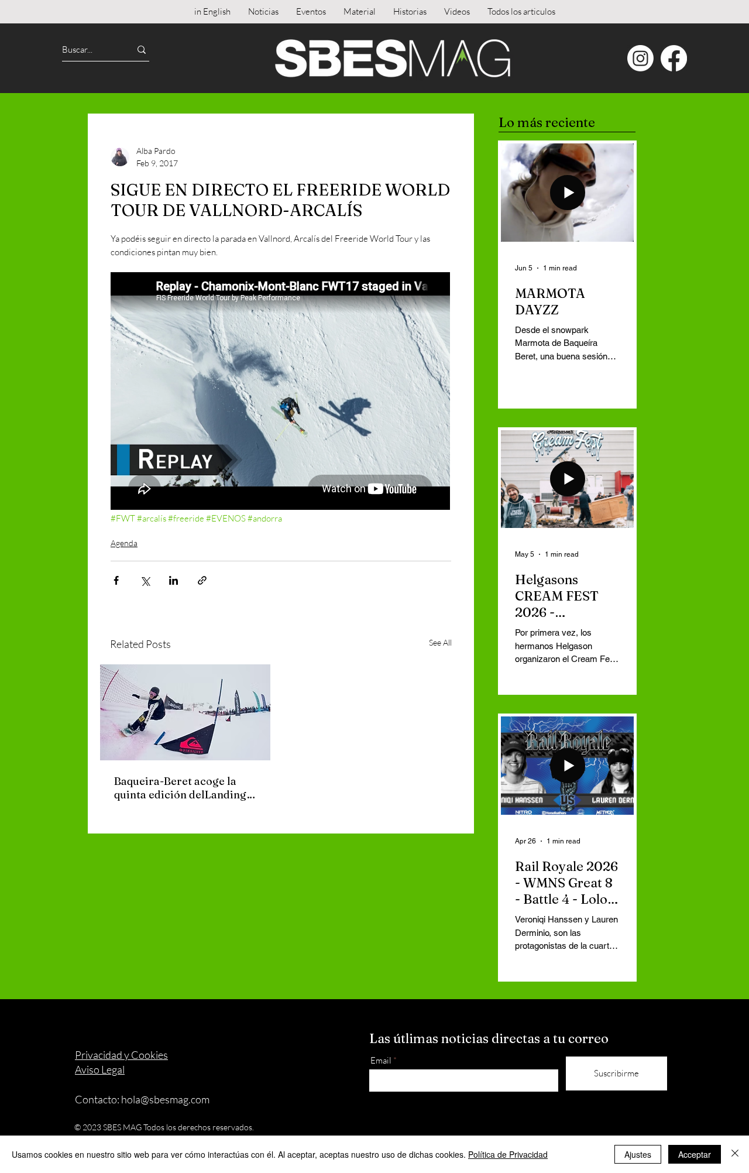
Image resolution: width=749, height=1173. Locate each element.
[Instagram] (640, 58)
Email (380, 1060)
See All (440, 642)
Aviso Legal (100, 1069)
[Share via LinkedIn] (173, 580)
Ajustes (637, 1154)
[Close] (735, 1154)
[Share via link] (202, 580)
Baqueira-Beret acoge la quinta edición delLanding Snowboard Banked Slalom (182, 787)
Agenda (124, 543)
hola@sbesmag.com (165, 1099)
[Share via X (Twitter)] (144, 580)
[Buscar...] (141, 49)
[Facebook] (674, 58)
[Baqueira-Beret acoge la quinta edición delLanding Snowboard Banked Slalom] (185, 712)
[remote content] (281, 392)
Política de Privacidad (508, 1154)
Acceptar (694, 1154)
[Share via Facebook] (116, 580)
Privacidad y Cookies (121, 1054)
